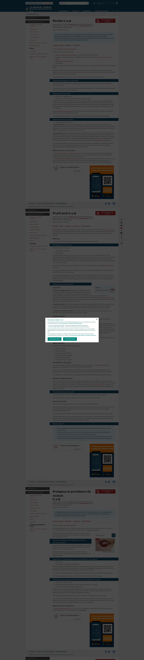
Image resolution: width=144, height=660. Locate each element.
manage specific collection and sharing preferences (84, 335)
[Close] (96, 319)
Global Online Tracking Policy (75, 323)
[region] (72, 330)
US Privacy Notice (63, 323)
